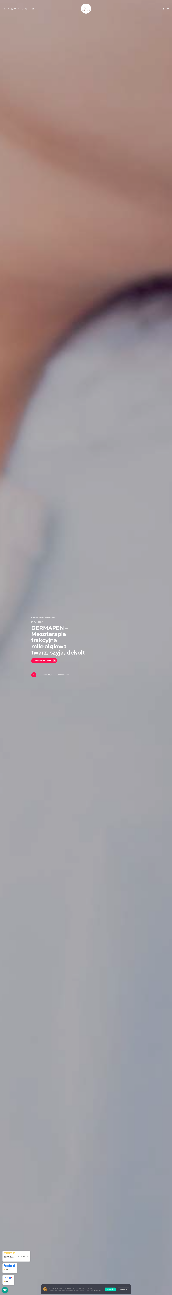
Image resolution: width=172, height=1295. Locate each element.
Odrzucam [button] (123, 1289)
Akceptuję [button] (110, 1289)
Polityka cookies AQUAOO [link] (92, 1290)
